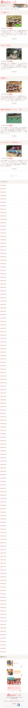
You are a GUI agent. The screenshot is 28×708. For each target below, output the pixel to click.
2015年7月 (4, 631)
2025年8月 (4, 226)
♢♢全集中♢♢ (6, 12)
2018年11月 (4, 495)
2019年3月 (4, 481)
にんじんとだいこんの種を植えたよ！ (11, 142)
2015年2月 (4, 648)
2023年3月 (4, 324)
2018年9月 (4, 501)
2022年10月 (4, 341)
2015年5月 (4, 638)
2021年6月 (4, 396)
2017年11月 (4, 536)
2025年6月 (4, 232)
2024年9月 (4, 263)
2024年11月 (4, 256)
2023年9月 (4, 304)
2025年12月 (4, 212)
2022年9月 (4, 345)
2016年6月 (4, 593)
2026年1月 (4, 209)
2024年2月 (4, 287)
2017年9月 (4, 542)
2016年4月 (4, 600)
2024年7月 (4, 270)
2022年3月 (4, 365)
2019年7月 (4, 467)
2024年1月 (4, 290)
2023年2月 (4, 328)
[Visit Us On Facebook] (18, 705)
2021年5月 (4, 399)
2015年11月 (4, 617)
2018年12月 (4, 491)
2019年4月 (4, 478)
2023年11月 (4, 297)
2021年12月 (4, 375)
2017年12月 (4, 532)
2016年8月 (4, 587)
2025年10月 (4, 219)
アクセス (7, 701)
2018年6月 (4, 512)
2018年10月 (4, 498)
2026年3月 (4, 202)
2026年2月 (4, 205)
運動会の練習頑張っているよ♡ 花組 (11, 109)
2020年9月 (4, 427)
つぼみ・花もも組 (6, 45)
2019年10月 (4, 461)
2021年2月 (4, 410)
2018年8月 (4, 505)
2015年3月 (4, 644)
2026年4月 (4, 198)
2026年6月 (4, 192)
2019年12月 (4, 454)
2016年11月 (4, 576)
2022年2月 (4, 369)
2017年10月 (4, 539)
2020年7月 (4, 430)
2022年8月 (4, 348)
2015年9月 (4, 624)
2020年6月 (4, 433)
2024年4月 (4, 280)
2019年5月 (4, 474)
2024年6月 (4, 273)
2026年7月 (4, 188)
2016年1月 (4, 610)
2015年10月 (4, 621)
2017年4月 (4, 559)
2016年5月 (4, 597)
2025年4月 (4, 239)
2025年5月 (4, 236)
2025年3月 (4, 243)
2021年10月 (4, 382)
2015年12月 (4, 614)
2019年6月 (4, 471)
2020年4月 (4, 440)
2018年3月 (4, 522)
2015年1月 (4, 651)
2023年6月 (4, 314)
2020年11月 (4, 420)
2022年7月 (4, 352)
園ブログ (10, 28)
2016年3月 (4, 604)
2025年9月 (4, 222)
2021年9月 (4, 386)
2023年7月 (4, 311)
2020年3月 (4, 444)
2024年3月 (4, 284)
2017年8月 (4, 546)
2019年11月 (4, 457)
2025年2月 (4, 246)
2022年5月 (4, 358)
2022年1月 (4, 372)
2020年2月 (4, 447)
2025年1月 (4, 250)
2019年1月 (4, 488)
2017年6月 (4, 553)
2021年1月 (4, 413)
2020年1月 (4, 450)
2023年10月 (4, 301)
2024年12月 (4, 253)
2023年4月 (4, 321)
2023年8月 (4, 307)
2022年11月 (4, 338)
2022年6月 (4, 355)
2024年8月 (4, 267)
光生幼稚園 (14, 703)
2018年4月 (4, 518)
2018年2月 (4, 525)
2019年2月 (4, 484)
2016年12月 (4, 573)
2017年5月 (4, 556)
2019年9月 (4, 464)
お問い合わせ (14, 701)
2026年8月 (4, 185)
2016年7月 (4, 590)
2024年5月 (4, 277)
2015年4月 (4, 641)
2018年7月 (4, 508)
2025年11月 (4, 215)
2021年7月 (4, 393)
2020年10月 (4, 423)
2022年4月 (4, 362)
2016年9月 (4, 583)
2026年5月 (4, 195)
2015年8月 (4, 627)
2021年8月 (4, 389)
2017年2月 (4, 566)
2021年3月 (4, 406)
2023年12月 (4, 294)
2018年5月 (4, 515)
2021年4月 (4, 403)
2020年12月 (4, 416)
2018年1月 (4, 529)
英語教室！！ (4, 78)
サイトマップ (21, 701)
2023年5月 (4, 318)
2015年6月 (4, 634)
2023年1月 (4, 331)
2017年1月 (4, 570)
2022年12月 (4, 335)
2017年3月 (4, 563)
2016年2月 (4, 607)
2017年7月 (4, 549)
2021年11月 (4, 379)
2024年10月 (4, 260)
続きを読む (14, 38)
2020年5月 (4, 437)
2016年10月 (4, 580)
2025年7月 (4, 229)
